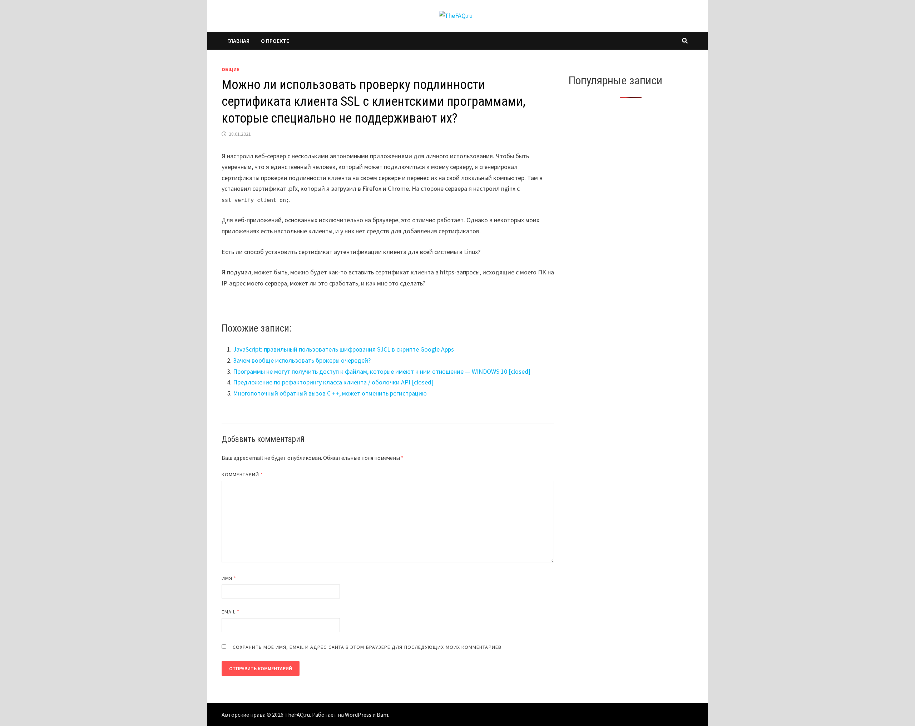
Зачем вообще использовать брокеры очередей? (302, 360)
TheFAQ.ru (297, 714)
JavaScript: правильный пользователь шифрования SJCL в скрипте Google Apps (343, 349)
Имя (229, 578)
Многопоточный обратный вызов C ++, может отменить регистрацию (330, 393)
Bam (382, 714)
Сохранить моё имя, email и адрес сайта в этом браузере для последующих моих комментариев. (368, 647)
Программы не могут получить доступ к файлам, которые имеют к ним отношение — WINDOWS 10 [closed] (381, 371)
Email (231, 611)
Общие (230, 69)
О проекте (275, 40)
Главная (238, 40)
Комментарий (242, 474)
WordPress (358, 714)
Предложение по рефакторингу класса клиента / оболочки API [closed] (333, 382)
